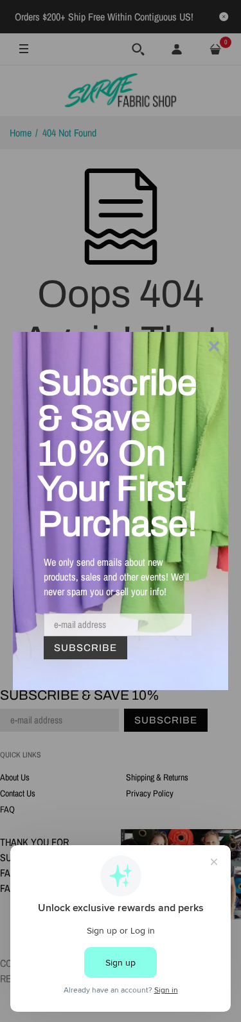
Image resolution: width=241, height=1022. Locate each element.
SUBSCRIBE (85, 648)
